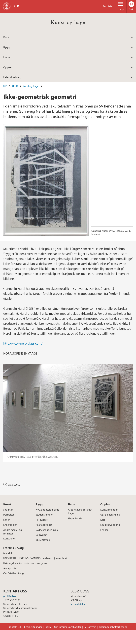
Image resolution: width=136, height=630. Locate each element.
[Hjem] (6, 6)
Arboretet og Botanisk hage (80, 511)
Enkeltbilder (10, 524)
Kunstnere (9, 538)
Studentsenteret (44, 514)
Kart (102, 519)
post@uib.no (10, 596)
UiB (5, 86)
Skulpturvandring (110, 524)
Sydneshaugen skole (47, 529)
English (107, 6)
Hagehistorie (75, 518)
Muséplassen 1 (44, 539)
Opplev (7, 67)
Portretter (8, 514)
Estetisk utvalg (12, 77)
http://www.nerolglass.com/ (22, 343)
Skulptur (8, 509)
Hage (6, 57)
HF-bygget (41, 519)
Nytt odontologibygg (47, 509)
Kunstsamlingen (109, 509)
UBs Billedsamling (110, 514)
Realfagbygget (44, 524)
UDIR (15, 86)
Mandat (7, 553)
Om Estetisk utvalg (13, 573)
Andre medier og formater (12, 531)
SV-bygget (41, 534)
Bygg (6, 47)
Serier (6, 519)
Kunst (6, 37)
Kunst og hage (68, 22)
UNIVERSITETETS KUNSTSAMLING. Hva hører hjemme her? (35, 558)
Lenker (104, 529)
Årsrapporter (10, 568)
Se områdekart (78, 604)
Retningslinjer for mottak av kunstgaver (25, 563)
